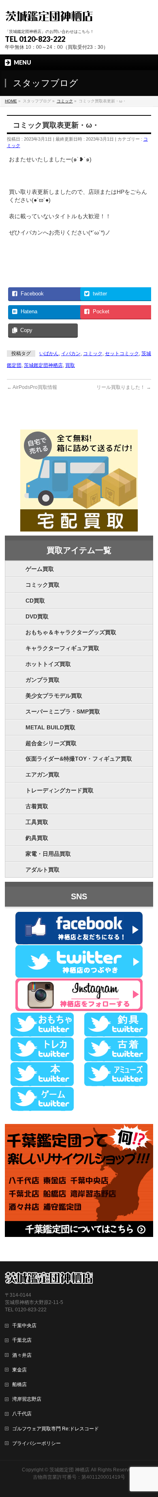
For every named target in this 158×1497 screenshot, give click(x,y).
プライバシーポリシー (36, 1443)
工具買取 (37, 822)
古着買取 (37, 806)
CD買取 (35, 600)
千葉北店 (22, 1340)
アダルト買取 (43, 869)
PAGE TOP (146, 1444)
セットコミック (122, 353)
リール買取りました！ (123, 387)
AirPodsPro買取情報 (32, 387)
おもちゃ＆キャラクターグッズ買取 (71, 632)
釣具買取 (37, 838)
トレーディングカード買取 (60, 790)
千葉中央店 (24, 1325)
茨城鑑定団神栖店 (43, 365)
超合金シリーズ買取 (51, 743)
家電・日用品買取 (48, 853)
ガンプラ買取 (43, 680)
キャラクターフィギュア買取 (62, 648)
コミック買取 (43, 584)
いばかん (49, 353)
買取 (70, 365)
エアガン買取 (43, 774)
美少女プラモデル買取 (54, 695)
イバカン (71, 353)
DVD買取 (37, 616)
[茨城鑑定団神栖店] (49, 15)
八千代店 (22, 1414)
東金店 (19, 1370)
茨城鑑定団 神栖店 (69, 1470)
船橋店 (19, 1384)
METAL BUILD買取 (50, 727)
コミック (92, 353)
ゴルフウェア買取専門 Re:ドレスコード (55, 1429)
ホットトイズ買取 (48, 664)
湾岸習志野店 (26, 1399)
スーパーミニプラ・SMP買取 (63, 711)
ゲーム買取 (40, 569)
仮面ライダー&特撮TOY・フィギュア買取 (79, 758)
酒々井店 (22, 1355)
